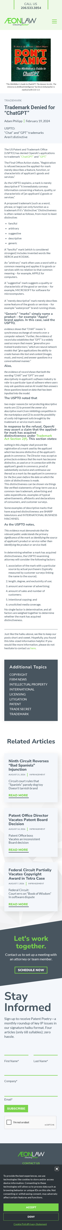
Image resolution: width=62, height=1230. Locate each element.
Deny (31, 1217)
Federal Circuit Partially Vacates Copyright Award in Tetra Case (30, 874)
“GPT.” (42, 156)
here (33, 648)
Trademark (13, 100)
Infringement (37, 774)
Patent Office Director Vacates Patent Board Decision (28, 819)
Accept (31, 1207)
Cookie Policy (21, 1224)
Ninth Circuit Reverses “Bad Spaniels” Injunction (29, 765)
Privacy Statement (37, 1224)
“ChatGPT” (27, 156)
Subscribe (16, 1108)
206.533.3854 (31, 8)
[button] (57, 1169)
